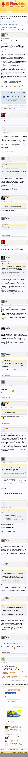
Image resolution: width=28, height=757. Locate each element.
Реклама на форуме (14, 717)
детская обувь (17, 24)
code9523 (14, 741)
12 (8, 29)
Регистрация (14, 690)
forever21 (6, 24)
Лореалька (7, 113)
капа (6, 658)
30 (18, 29)
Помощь (25, 752)
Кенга (3, 108)
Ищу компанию (10, 102)
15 (13, 29)
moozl (13, 727)
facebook (13, 89)
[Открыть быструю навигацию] (26, 749)
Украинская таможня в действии (14, 743)
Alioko (8, 108)
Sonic (13, 737)
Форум (9, 11)
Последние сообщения (5, 13)
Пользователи (16, 11)
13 (10, 29)
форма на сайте (17, 86)
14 (11, 29)
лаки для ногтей (17, 25)
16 (15, 29)
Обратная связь (20, 752)
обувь (23, 25)
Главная (4, 11)
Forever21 (5, 43)
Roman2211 (14, 744)
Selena (6, 128)
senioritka (7, 151)
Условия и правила (12, 752)
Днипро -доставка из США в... (14, 733)
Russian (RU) (3, 752)
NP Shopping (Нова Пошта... (14, 740)
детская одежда (4, 25)
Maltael (5, 108)
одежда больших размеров (11, 27)
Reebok (13, 734)
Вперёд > (21, 29)
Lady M (3, 151)
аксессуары (11, 24)
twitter (18, 89)
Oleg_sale (14, 724)
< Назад (2, 29)
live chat (4, 87)
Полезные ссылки (17, 706)
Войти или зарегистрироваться (9, 1)
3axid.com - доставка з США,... (14, 736)
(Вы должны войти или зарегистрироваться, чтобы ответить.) (15, 684)
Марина (6, 33)
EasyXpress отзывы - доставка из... (15, 722)
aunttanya (3, 375)
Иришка (7, 428)
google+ (23, 89)
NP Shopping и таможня (13, 729)
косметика (11, 25)
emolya (6, 353)
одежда (3, 27)
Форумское (9, 706)
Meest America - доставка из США (15, 726)
